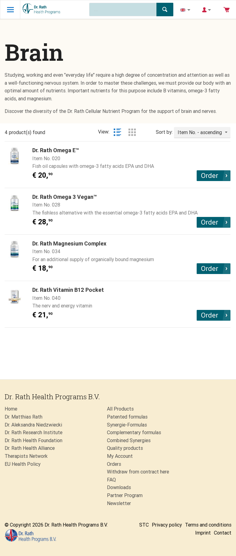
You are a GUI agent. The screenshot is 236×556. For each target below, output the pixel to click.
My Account (120, 456)
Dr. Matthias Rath (23, 417)
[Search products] (164, 9)
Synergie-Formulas (127, 425)
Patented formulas (127, 417)
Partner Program (125, 495)
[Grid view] (132, 132)
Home (11, 409)
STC (144, 525)
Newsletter (119, 503)
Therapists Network (26, 456)
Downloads (119, 487)
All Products (120, 409)
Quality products (125, 448)
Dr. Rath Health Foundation (33, 440)
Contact (222, 533)
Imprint (203, 533)
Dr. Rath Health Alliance (30, 448)
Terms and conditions (208, 525)
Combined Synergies (129, 440)
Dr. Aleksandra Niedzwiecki (33, 425)
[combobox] (202, 132)
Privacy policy (167, 525)
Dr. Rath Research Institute (33, 432)
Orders (114, 464)
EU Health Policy (23, 464)
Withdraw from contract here (138, 472)
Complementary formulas (134, 432)
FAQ (111, 480)
